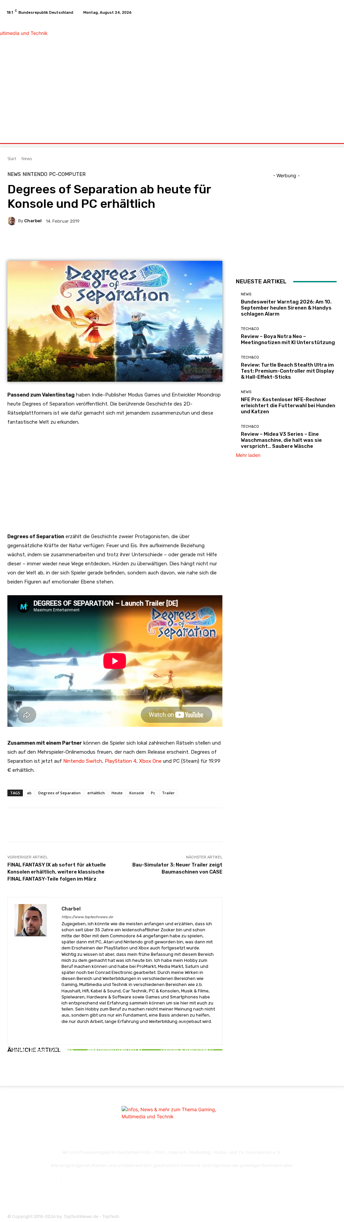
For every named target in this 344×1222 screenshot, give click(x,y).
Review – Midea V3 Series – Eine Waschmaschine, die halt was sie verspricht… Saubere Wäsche (281, 440)
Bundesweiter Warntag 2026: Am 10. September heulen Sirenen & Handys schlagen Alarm (43, 1047)
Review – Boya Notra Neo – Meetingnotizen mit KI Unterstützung (114, 1050)
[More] (176, 244)
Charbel (33, 221)
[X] (326, 12)
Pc (153, 792)
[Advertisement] (213, 73)
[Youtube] (334, 12)
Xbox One (150, 761)
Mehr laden (248, 455)
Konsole (136, 792)
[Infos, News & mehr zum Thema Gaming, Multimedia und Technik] (43, 72)
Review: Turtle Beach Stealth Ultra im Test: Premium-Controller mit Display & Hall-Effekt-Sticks (187, 1044)
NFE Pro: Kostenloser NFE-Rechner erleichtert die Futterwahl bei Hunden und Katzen (288, 405)
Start (11, 158)
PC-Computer (67, 174)
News (27, 158)
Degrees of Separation (59, 792)
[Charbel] (12, 221)
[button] (330, 135)
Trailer (168, 792)
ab (29, 792)
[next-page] (13, 1069)
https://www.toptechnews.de (87, 917)
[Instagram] (318, 12)
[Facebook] (310, 12)
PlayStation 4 (120, 761)
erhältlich (96, 792)
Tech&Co (114, 1036)
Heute (117, 792)
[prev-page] (9, 1069)
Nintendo (35, 174)
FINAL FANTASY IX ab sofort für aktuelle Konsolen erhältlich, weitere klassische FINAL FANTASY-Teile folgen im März (56, 872)
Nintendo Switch (82, 761)
